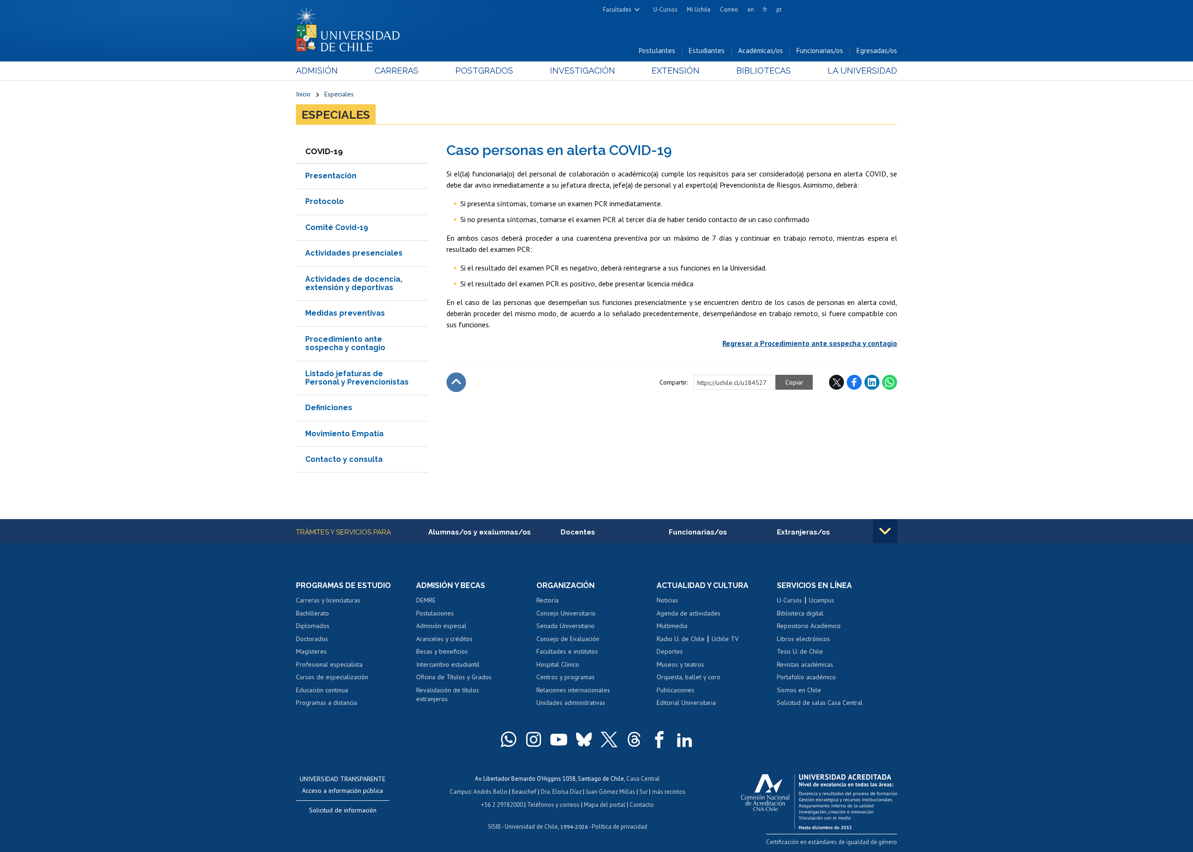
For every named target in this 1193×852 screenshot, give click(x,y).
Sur (643, 792)
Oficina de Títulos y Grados (454, 677)
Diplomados (312, 626)
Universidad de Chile (531, 827)
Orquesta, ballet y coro (688, 677)
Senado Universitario (565, 626)
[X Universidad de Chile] (609, 739)
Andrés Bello (490, 792)
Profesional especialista (329, 664)
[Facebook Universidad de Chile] (659, 739)
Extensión (675, 70)
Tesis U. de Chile (800, 651)
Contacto (642, 805)
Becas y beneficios (442, 651)
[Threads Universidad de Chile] (634, 739)
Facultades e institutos (567, 651)
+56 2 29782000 (502, 805)
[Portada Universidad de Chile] (351, 27)
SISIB (494, 827)
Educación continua (322, 690)
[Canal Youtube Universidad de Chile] (558, 739)
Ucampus (821, 600)
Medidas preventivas (345, 313)
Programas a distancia (326, 702)
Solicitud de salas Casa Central (820, 702)
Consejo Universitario (566, 613)
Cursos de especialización (332, 677)
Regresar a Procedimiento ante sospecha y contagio (809, 343)
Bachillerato (312, 613)
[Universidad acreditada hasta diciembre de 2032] (819, 799)
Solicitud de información (343, 810)
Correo (729, 10)
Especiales (339, 94)
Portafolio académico (806, 677)
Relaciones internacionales (573, 690)
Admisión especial (441, 626)
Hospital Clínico (557, 664)
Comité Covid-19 (336, 227)
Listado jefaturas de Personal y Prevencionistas (357, 377)
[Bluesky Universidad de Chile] (584, 739)
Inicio (303, 94)
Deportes (670, 651)
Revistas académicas (805, 664)
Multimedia (672, 626)
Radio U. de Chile (681, 639)
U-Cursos (665, 10)
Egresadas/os (877, 50)
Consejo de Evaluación (567, 639)
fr (765, 10)
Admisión (317, 70)
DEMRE (426, 600)
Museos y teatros (680, 664)
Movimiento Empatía (344, 433)
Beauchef (524, 792)
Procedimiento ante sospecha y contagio (345, 343)
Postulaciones (435, 613)
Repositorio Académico (809, 626)
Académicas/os (760, 50)
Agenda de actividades (688, 613)
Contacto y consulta (344, 459)
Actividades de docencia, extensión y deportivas (353, 283)
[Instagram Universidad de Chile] (533, 739)
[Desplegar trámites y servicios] (885, 531)
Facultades (617, 10)
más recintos (669, 792)
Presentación (331, 175)
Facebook (854, 382)
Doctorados (312, 639)
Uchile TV (725, 639)
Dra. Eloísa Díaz (561, 792)
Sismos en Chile (799, 690)
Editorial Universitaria (686, 702)
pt (779, 10)
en (750, 10)
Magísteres (311, 651)
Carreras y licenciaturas (328, 600)
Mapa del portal (604, 805)
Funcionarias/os (819, 50)
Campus (460, 792)
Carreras (396, 70)
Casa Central (643, 779)
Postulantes (657, 50)
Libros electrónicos (803, 639)
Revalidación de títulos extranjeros (447, 694)
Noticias (667, 600)
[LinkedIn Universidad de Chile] (684, 739)
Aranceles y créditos (444, 639)
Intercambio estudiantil (448, 664)
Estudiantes (707, 50)
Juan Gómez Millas (610, 792)
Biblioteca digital (800, 613)
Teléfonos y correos (553, 805)
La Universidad (862, 70)
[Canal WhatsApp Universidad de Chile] (508, 739)
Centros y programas (565, 677)
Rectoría (547, 600)
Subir (456, 382)
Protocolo (324, 201)
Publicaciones (675, 690)
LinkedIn (871, 382)
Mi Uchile (699, 10)
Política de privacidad (619, 827)
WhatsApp (889, 382)
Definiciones (328, 407)
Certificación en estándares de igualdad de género (831, 842)
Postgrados (484, 70)
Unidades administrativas (570, 702)
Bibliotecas (763, 70)
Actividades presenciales (354, 253)
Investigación (582, 70)
